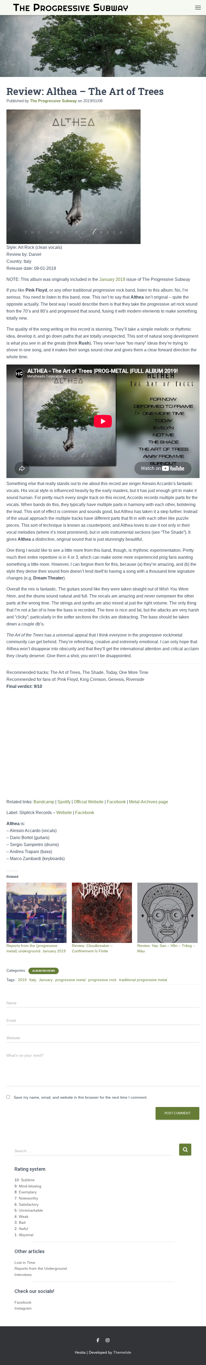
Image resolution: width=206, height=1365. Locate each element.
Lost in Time (24, 1262)
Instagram (23, 1308)
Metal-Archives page (148, 802)
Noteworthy (28, 1198)
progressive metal (70, 980)
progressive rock (102, 980)
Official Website (89, 802)
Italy (32, 980)
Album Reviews (43, 970)
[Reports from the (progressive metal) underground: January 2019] (36, 913)
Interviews (23, 1274)
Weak (23, 1216)
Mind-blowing (30, 1186)
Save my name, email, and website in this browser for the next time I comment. (81, 1097)
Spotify (64, 802)
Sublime (28, 1180)
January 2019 (111, 279)
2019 (22, 980)
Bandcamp (44, 802)
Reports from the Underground (40, 1268)
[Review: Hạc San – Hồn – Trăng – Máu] (167, 913)
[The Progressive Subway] (72, 7)
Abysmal (26, 1235)
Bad (22, 1222)
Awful (23, 1228)
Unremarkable (31, 1210)
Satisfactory (29, 1204)
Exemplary (28, 1192)
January (46, 980)
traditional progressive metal (143, 980)
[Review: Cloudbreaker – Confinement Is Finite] (102, 913)
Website (64, 812)
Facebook (116, 802)
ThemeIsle (122, 1352)
